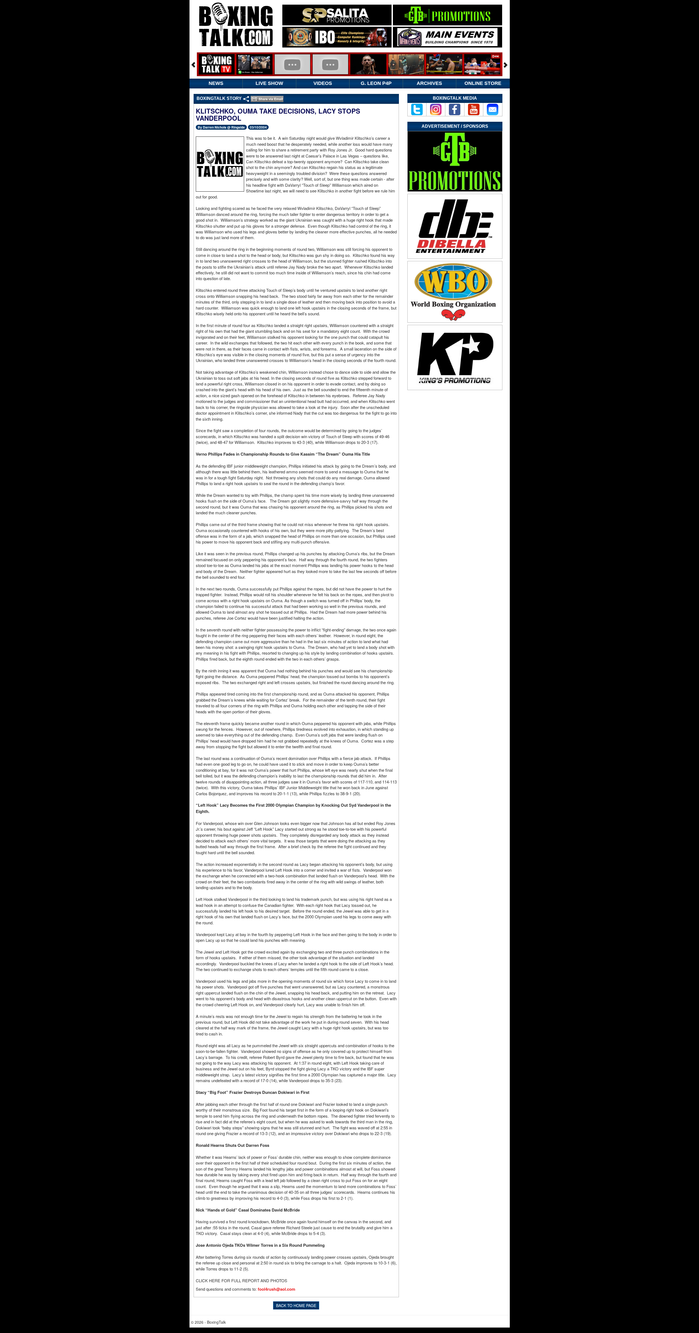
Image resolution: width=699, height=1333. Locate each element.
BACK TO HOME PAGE (296, 1305)
